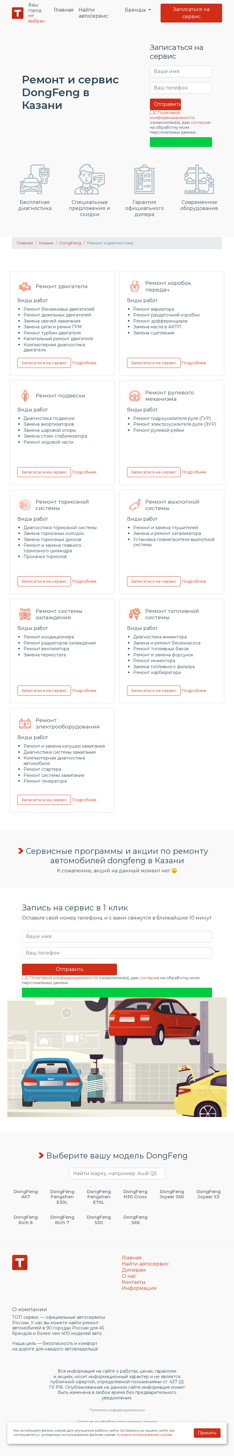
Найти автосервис (93, 13)
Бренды (136, 10)
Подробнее (84, 362)
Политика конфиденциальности (117, 1410)
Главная (64, 10)
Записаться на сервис (191, 12)
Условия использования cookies (144, 1435)
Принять (207, 1433)
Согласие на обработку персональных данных (117, 1421)
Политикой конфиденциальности (172, 115)
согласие (201, 122)
